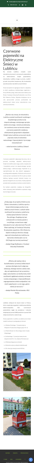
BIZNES (8, 453)
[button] (29, 457)
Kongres (18, 459)
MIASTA (15, 453)
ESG (11, 459)
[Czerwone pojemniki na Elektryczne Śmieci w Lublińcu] (17, 36)
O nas (5, 459)
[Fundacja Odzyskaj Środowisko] (17, 13)
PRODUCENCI (24, 453)
